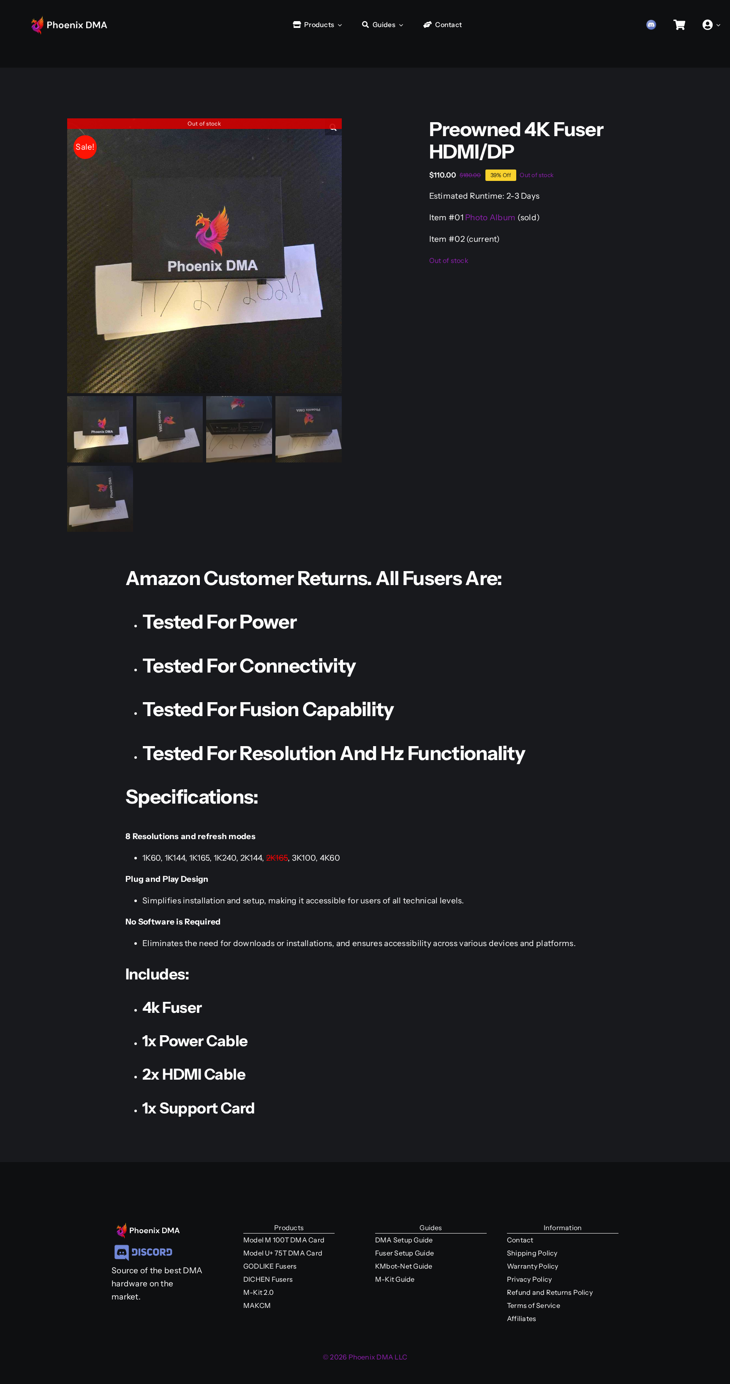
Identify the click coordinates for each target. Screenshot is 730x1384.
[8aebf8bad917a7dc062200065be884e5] (143, 1246)
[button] (333, 126)
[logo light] (76, 14)
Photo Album (490, 217)
